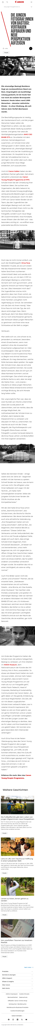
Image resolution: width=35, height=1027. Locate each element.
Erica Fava (26, 263)
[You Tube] (26, 1019)
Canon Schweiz (17, 1016)
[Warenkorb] (2, 2)
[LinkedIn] (17, 1019)
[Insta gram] (13, 1019)
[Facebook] (8, 1019)
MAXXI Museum (10, 665)
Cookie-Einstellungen (17, 1011)
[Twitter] (22, 1019)
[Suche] (7, 2)
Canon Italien (13, 171)
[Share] (30, 48)
